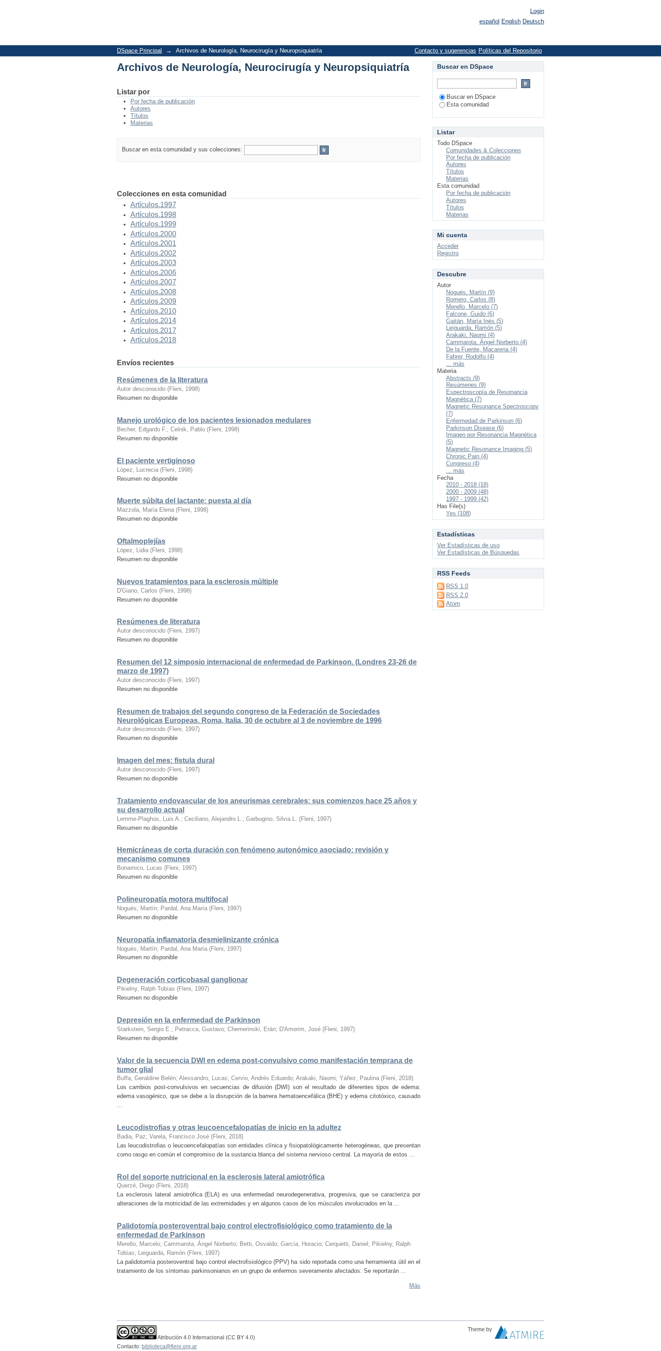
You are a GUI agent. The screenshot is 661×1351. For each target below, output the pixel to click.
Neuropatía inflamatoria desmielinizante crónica (198, 939)
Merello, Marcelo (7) (472, 306)
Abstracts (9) (463, 378)
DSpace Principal (139, 50)
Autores (140, 108)
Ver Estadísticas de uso (468, 545)
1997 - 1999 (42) (467, 499)
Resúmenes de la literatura (162, 380)
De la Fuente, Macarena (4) (481, 349)
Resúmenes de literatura (158, 621)
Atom (453, 603)
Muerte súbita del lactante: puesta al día (184, 501)
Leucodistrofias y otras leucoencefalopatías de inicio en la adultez (229, 1127)
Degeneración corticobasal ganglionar (182, 979)
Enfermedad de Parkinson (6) (484, 420)
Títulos (139, 115)
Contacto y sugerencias (445, 50)
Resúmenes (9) (466, 384)
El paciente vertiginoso (156, 461)
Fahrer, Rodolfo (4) (470, 356)
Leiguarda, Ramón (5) (474, 327)
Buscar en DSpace (471, 96)
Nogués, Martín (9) (470, 292)
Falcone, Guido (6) (470, 313)
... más (455, 363)
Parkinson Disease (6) (475, 428)
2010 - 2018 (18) (467, 484)
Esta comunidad (468, 104)
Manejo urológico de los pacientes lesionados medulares (214, 420)
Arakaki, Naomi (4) (470, 335)
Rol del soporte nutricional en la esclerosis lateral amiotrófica (221, 1177)
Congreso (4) (462, 463)
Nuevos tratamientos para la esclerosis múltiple (197, 581)
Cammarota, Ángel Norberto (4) (486, 342)
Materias (141, 123)
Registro (448, 253)
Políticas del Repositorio (510, 50)
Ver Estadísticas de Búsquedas (478, 552)
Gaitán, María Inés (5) (474, 321)
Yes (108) (458, 513)
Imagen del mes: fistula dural (165, 760)
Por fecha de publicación (162, 101)
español (489, 21)
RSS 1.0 (457, 586)
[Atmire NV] (519, 1334)
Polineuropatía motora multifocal (172, 899)
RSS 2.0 (457, 595)
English (511, 21)
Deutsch (533, 21)
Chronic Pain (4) (467, 456)
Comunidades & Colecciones (483, 150)
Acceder (448, 246)
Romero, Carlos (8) (470, 299)
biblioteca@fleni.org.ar (169, 1346)
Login (537, 11)
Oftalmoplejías (141, 541)
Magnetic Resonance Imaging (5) (489, 449)
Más (414, 1285)
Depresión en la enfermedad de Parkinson (188, 1020)
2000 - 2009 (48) (467, 491)
